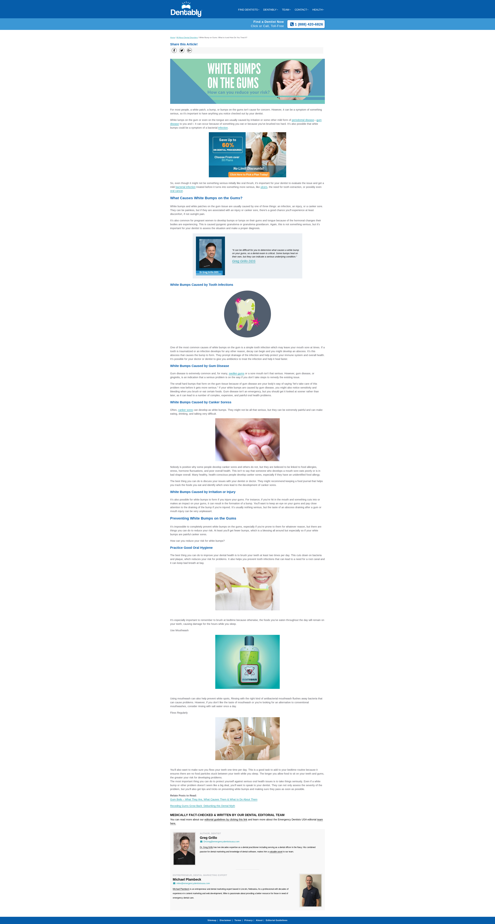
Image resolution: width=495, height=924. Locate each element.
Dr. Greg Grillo (206, 847)
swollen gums (236, 373)
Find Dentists (248, 9)
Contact (301, 9)
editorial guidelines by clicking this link (225, 819)
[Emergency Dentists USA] (186, 15)
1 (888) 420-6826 (309, 24)
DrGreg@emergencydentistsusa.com (221, 841)
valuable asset (275, 851)
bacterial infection (186, 187)
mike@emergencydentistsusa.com (193, 883)
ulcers (264, 187)
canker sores (185, 409)
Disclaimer (225, 920)
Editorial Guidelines (276, 920)
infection (223, 127)
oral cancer (176, 190)
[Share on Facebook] (174, 50)
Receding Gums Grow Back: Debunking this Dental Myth (202, 805)
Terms (237, 920)
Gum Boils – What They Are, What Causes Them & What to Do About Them (213, 799)
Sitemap (212, 920)
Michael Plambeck (181, 889)
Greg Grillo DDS (243, 261)
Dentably (270, 9)
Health (317, 9)
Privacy (248, 920)
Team (285, 9)
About (259, 920)
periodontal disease (303, 120)
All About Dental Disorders (187, 37)
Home (172, 37)
